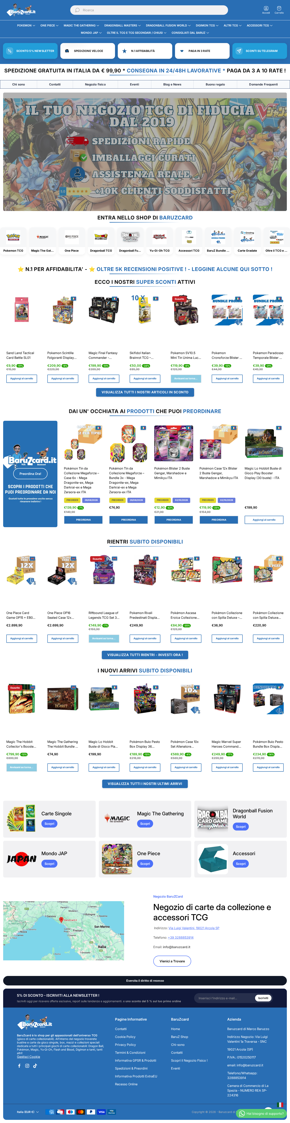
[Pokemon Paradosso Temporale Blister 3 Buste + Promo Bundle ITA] (268, 310)
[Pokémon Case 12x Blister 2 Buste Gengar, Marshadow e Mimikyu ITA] (218, 443)
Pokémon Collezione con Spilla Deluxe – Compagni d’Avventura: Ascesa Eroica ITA (227, 616)
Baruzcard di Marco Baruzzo (248, 1029)
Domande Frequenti (263, 84)
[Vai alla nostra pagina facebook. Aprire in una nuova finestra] (19, 1065)
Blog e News (172, 84)
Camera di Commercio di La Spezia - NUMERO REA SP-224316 (247, 1090)
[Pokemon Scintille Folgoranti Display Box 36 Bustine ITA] (62, 310)
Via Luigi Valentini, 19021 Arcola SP (193, 928)
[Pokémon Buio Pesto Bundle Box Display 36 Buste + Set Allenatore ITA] (268, 698)
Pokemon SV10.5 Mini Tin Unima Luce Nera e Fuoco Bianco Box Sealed (186, 356)
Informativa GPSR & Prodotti (135, 1060)
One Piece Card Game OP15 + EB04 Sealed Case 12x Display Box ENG (20, 616)
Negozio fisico (95, 84)
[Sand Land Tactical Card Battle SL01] (21, 310)
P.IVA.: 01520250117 (241, 1057)
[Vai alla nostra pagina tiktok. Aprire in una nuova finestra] (35, 1065)
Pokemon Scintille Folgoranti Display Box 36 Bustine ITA (61, 356)
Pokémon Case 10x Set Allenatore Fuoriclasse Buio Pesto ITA (185, 744)
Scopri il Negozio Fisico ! (189, 1060)
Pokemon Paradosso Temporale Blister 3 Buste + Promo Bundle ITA (268, 356)
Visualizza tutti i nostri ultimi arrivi (145, 784)
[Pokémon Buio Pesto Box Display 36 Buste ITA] (145, 698)
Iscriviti (263, 998)
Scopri (49, 824)
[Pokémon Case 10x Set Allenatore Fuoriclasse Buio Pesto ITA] (186, 698)
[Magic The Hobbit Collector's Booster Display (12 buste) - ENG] (21, 698)
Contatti (55, 84)
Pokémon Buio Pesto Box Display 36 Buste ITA (145, 744)
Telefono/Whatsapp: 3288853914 (242, 1075)
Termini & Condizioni (130, 1053)
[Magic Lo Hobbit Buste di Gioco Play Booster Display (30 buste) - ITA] (264, 443)
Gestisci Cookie (28, 1057)
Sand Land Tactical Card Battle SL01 (20, 355)
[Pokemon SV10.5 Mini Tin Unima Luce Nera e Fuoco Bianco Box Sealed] (186, 310)
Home (175, 1029)
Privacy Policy (125, 1045)
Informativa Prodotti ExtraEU (136, 1076)
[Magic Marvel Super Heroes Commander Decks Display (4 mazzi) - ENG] (227, 698)
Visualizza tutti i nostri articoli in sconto (145, 392)
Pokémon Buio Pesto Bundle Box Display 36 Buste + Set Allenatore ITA (268, 744)
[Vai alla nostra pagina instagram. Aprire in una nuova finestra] (27, 1065)
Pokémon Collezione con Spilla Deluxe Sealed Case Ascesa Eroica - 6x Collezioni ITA (268, 616)
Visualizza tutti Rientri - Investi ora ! (145, 655)
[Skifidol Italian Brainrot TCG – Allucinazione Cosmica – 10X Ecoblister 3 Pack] (145, 310)
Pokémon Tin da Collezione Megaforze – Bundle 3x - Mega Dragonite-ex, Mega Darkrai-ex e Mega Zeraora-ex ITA (126, 480)
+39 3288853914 (181, 937)
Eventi (134, 84)
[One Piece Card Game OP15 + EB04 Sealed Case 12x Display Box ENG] (21, 570)
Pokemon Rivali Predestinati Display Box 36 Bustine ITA (144, 616)
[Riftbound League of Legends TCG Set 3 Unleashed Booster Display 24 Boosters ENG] (104, 570)
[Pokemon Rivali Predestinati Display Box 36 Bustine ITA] (145, 570)
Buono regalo (215, 84)
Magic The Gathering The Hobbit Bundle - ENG (62, 744)
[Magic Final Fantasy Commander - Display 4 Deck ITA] (104, 310)
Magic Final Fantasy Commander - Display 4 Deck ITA (103, 356)
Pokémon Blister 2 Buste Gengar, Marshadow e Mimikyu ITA (172, 473)
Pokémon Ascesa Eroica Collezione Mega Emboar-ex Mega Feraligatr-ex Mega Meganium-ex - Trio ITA (185, 616)
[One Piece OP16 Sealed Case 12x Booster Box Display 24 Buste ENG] (62, 570)
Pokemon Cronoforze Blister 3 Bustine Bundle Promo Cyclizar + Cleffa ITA (226, 356)
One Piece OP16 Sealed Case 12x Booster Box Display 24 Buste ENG (62, 616)
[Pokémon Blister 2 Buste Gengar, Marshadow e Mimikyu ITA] (173, 443)
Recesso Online (126, 1084)
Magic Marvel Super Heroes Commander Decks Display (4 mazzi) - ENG (226, 744)
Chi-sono (178, 1045)
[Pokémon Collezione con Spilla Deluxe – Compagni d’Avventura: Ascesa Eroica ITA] (227, 570)
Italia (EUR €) (25, 1112)
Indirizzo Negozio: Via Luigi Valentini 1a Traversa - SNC (247, 1039)
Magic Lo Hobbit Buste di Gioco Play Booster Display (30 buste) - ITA (263, 473)
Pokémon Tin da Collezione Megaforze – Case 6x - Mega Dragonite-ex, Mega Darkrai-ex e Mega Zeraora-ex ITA (81, 480)
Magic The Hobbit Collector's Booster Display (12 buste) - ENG (20, 744)
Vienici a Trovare (172, 961)
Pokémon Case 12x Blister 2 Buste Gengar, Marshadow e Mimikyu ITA (218, 473)
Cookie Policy (125, 1037)
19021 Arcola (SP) (240, 1049)
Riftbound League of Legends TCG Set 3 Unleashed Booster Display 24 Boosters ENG (103, 616)
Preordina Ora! (30, 474)
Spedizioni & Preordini (131, 1068)
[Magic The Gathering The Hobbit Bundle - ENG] (62, 698)
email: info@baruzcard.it (245, 1065)
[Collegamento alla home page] (34, 1022)
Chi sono (18, 84)
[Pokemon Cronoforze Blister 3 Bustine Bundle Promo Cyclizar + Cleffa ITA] (227, 310)
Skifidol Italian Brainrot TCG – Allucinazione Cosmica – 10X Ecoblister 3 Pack (142, 356)
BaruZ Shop (179, 1037)
